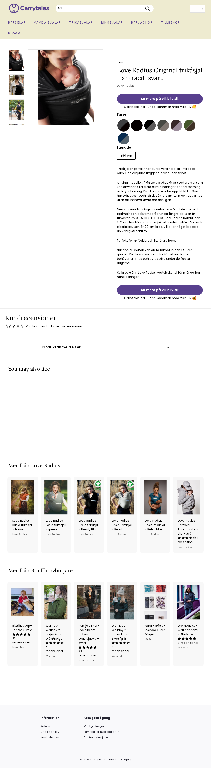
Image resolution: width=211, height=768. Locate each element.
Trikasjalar (81, 22)
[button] (123, 125)
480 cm (126, 155)
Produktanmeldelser (61, 347)
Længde (124, 147)
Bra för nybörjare (52, 570)
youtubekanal (167, 272)
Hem (120, 62)
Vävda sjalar (47, 22)
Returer (46, 726)
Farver (122, 114)
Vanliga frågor (94, 726)
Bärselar (17, 22)
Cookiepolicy (50, 732)
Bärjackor (142, 22)
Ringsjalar (112, 22)
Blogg (14, 33)
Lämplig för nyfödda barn (101, 732)
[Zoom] (65, 87)
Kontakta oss (50, 737)
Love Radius (126, 86)
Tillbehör (170, 22)
